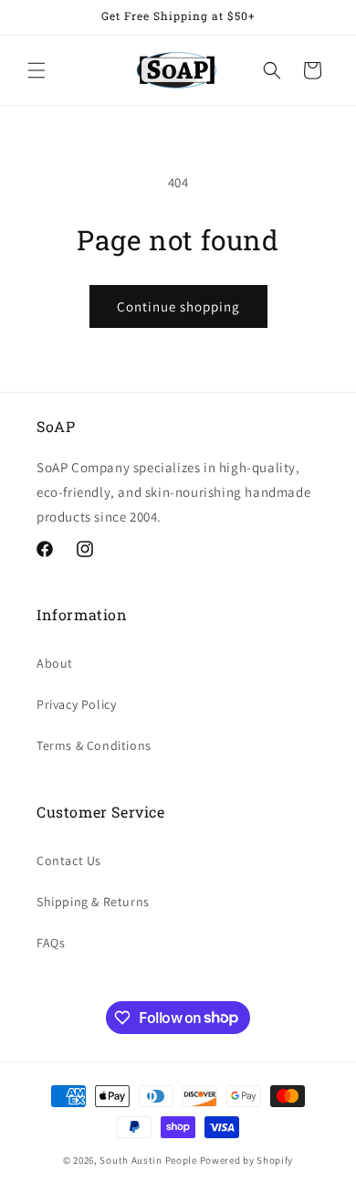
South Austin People (147, 1160)
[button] (36, 70)
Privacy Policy (76, 704)
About (55, 663)
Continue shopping (178, 306)
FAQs (51, 942)
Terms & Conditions (94, 745)
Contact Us (69, 860)
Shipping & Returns (93, 901)
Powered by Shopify (247, 1160)
